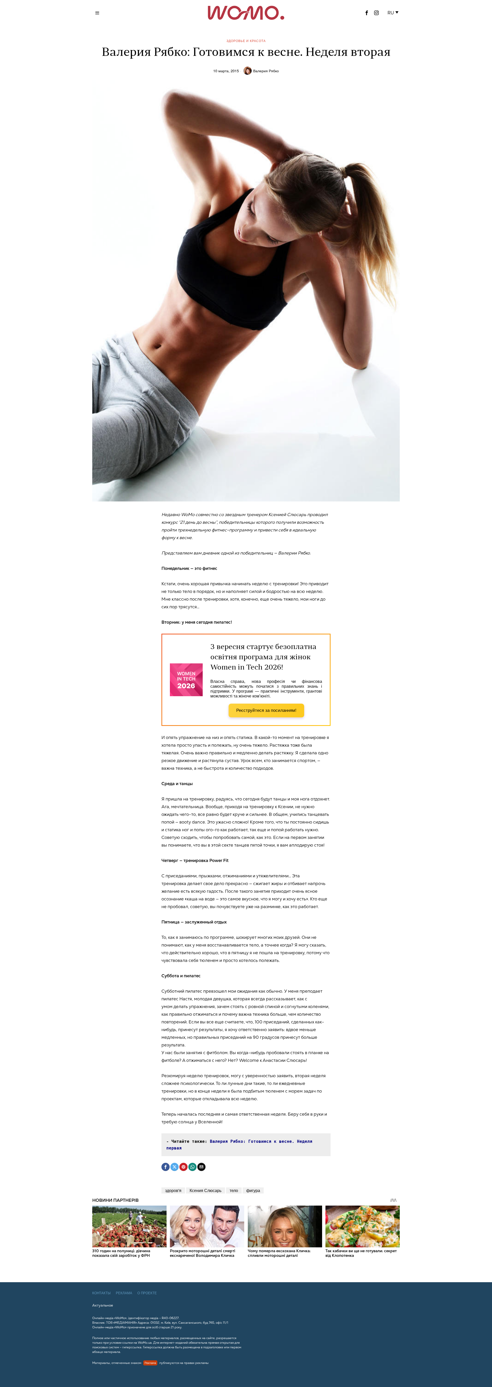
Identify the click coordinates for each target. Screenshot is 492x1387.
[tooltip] (367, 13)
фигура (253, 1190)
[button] (394, 13)
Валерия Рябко (266, 70)
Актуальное (102, 1305)
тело (234, 1190)
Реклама (124, 1293)
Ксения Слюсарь (205, 1190)
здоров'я (173, 1190)
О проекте (147, 1293)
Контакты (101, 1293)
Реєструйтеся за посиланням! (266, 710)
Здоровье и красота (246, 40)
